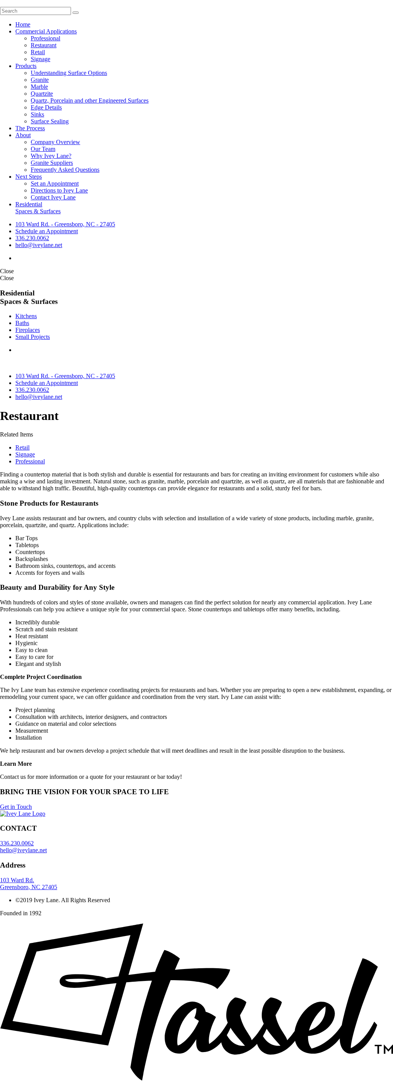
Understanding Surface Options (69, 73)
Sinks (37, 114)
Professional (45, 38)
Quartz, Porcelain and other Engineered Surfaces (90, 100)
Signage (40, 59)
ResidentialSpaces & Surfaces (38, 207)
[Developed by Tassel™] (196, 1078)
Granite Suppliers (52, 162)
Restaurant (43, 45)
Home (22, 24)
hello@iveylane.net (38, 245)
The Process (30, 128)
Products (25, 66)
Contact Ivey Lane (53, 197)
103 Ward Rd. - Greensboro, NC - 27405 (65, 224)
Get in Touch (16, 806)
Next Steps (28, 176)
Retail (38, 52)
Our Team (43, 149)
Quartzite (42, 93)
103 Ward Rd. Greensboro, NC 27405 (28, 883)
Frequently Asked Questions (65, 169)
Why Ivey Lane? (51, 156)
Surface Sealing (50, 121)
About (23, 135)
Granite (40, 79)
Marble (39, 86)
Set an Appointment (55, 183)
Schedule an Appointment (46, 231)
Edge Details (46, 107)
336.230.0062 (32, 238)
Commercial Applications (46, 31)
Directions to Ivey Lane (59, 190)
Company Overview (55, 142)
